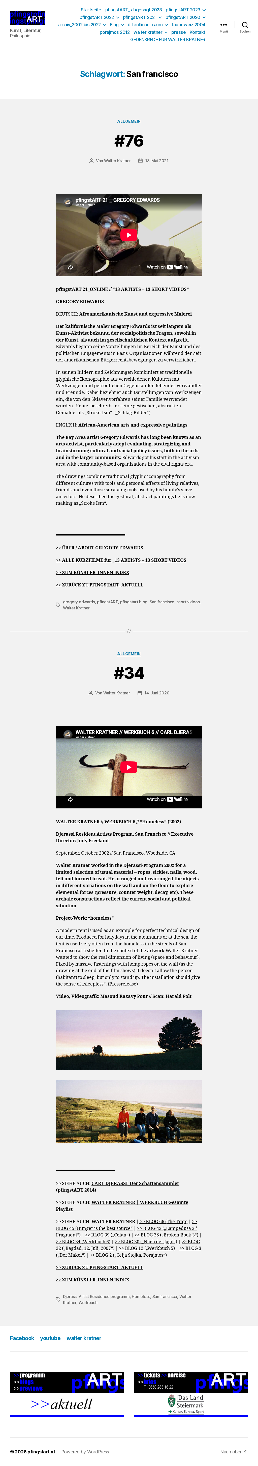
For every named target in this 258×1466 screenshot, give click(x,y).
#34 (129, 673)
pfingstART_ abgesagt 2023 (133, 9)
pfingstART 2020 (183, 17)
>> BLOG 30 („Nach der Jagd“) (146, 1242)
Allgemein (129, 121)
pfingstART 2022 (97, 17)
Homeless (141, 1296)
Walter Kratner (117, 160)
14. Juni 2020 (157, 692)
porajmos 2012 (115, 32)
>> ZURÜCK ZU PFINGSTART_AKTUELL (99, 1268)
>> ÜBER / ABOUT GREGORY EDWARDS (99, 548)
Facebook (22, 1338)
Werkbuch (88, 1302)
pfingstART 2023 (183, 9)
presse (178, 32)
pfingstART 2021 (140, 17)
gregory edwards (79, 601)
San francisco (162, 601)
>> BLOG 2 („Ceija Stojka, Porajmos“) (128, 1255)
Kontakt (197, 32)
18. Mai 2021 (157, 160)
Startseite (91, 9)
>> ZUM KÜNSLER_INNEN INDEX (92, 573)
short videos (188, 601)
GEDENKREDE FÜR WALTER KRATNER (167, 39)
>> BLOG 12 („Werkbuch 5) (147, 1248)
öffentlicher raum (145, 24)
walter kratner (148, 32)
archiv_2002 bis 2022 (79, 24)
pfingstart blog (133, 601)
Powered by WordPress (85, 1451)
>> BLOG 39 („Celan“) (107, 1235)
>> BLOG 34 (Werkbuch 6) (83, 1242)
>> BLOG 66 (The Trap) (163, 1222)
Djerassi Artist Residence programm (96, 1296)
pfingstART (107, 601)
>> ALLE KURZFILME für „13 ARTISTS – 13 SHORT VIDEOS (121, 560)
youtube (50, 1338)
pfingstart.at (41, 1451)
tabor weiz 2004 (188, 24)
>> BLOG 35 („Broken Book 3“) (166, 1235)
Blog (114, 24)
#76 (128, 140)
